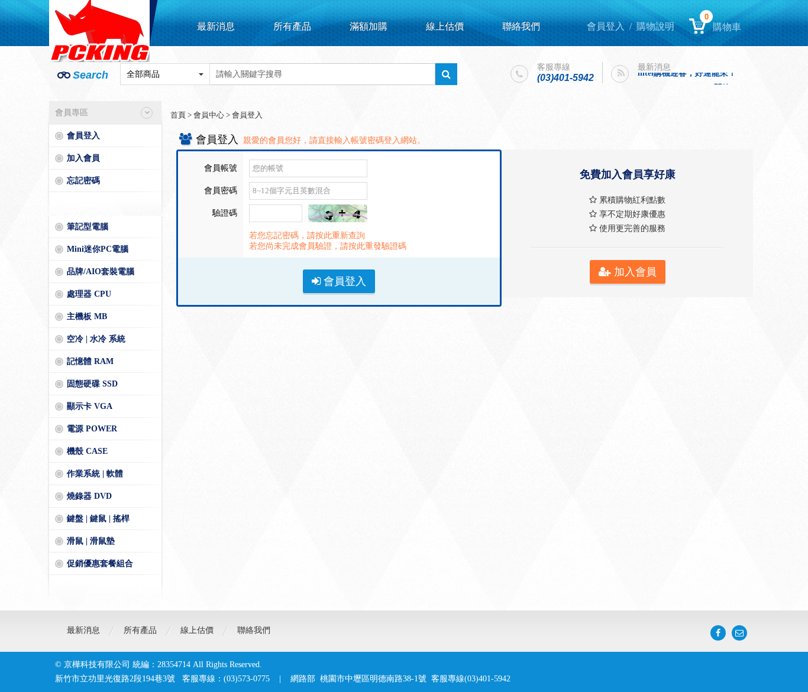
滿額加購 (368, 26)
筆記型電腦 (87, 226)
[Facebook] (718, 633)
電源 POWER (92, 428)
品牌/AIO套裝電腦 (100, 271)
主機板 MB (87, 316)
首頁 (178, 115)
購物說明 (655, 26)
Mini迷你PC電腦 (97, 249)
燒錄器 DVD (89, 496)
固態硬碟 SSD (92, 383)
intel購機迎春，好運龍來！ (687, 71)
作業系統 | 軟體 (95, 473)
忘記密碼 (83, 180)
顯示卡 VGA (89, 406)
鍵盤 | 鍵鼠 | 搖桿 (98, 518)
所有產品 (292, 26)
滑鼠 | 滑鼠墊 (91, 541)
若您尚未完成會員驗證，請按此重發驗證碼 (327, 246)
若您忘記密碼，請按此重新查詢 (307, 235)
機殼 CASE (87, 451)
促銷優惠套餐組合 (100, 563)
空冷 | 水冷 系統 (96, 338)
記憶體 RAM (90, 361)
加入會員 (83, 158)
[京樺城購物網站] (99, 31)
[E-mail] (739, 633)
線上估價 (445, 26)
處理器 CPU (89, 294)
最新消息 (216, 26)
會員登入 (606, 26)
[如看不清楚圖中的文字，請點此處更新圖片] (337, 208)
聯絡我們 (521, 26)
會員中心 (208, 115)
